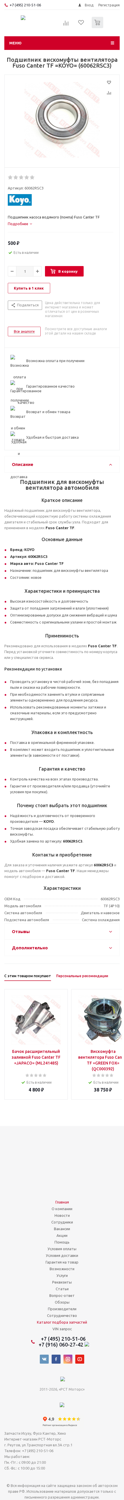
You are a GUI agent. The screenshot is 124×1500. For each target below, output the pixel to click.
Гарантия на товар (62, 1262)
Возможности (62, 1269)
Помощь (62, 1242)
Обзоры (62, 1302)
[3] (21, 177)
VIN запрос (62, 1329)
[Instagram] (67, 1359)
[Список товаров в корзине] (98, 26)
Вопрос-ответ (62, 1295)
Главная (62, 1202)
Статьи (62, 1289)
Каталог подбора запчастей (62, 1322)
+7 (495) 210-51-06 (26, 5)
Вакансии (62, 1229)
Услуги (62, 1275)
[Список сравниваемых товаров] (66, 25)
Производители (62, 1309)
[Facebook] (56, 1359)
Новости (62, 1215)
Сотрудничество (62, 1315)
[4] (27, 177)
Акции (62, 1235)
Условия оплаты (62, 1249)
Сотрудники (62, 1222)
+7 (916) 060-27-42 (61, 1344)
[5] (32, 177)
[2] (16, 177)
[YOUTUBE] (79, 1359)
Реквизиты (62, 1282)
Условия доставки (62, 1255)
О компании (62, 1209)
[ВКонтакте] (44, 1359)
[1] (10, 177)
